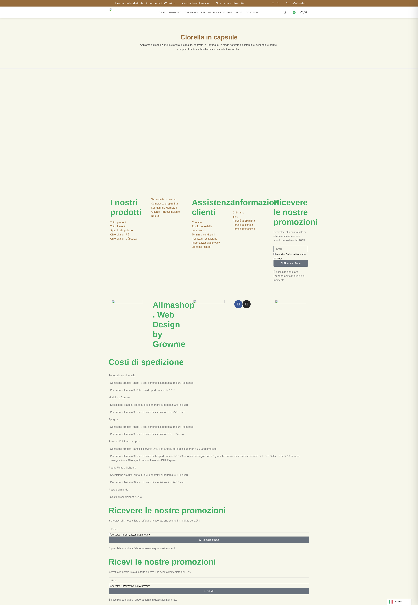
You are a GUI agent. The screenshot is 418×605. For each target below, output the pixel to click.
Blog (238, 12)
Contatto (252, 12)
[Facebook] (273, 3)
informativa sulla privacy (136, 534)
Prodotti (175, 12)
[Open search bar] (284, 12)
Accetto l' (130, 534)
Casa (162, 12)
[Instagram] (277, 3)
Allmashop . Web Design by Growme (174, 324)
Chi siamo (191, 12)
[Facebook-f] (238, 304)
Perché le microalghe (216, 12)
